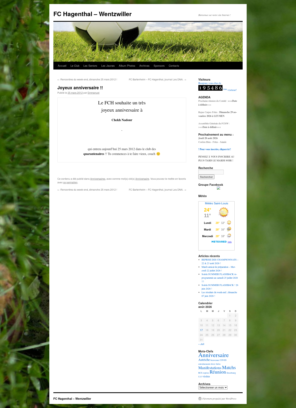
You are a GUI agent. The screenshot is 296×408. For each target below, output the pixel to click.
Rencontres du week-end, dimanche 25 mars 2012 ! (87, 79)
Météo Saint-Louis (216, 203)
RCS (200, 372)
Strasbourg (231, 372)
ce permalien (70, 182)
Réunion (218, 372)
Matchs (229, 367)
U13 (200, 376)
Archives (144, 65)
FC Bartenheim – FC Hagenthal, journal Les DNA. (157, 79)
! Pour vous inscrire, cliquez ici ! (214, 149)
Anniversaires (97, 178)
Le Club (74, 65)
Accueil (62, 65)
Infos (218, 363)
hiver (213, 363)
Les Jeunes (108, 65)
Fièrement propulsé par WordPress (219, 398)
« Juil (201, 344)
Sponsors (159, 65)
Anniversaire (142, 178)
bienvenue (214, 360)
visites (206, 376)
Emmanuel (93, 92)
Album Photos (127, 65)
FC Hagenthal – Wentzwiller (92, 13)
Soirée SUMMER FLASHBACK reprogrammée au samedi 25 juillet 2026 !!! (220, 277)
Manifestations (209, 367)
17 (201, 330)
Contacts (174, 65)
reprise (206, 372)
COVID (223, 360)
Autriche (204, 359)
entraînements (204, 363)
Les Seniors (90, 65)
